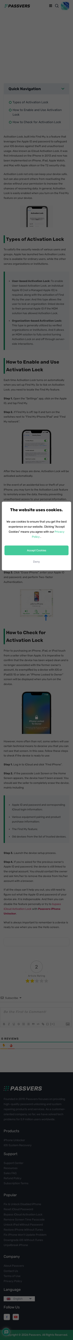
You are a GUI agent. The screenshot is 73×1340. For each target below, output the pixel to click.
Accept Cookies (36, 550)
